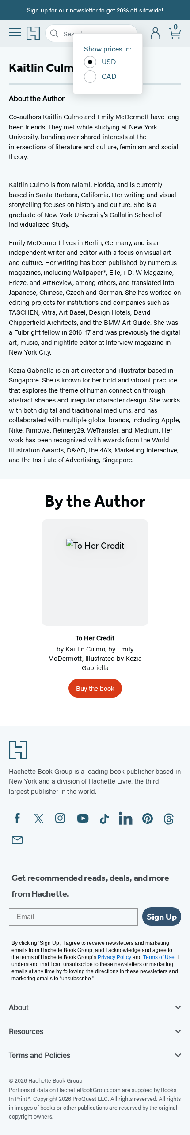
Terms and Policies (39, 1054)
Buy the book (95, 688)
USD (109, 61)
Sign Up (162, 916)
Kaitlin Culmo (85, 648)
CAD (109, 76)
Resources (26, 1031)
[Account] (155, 33)
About (18, 1007)
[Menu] (15, 32)
